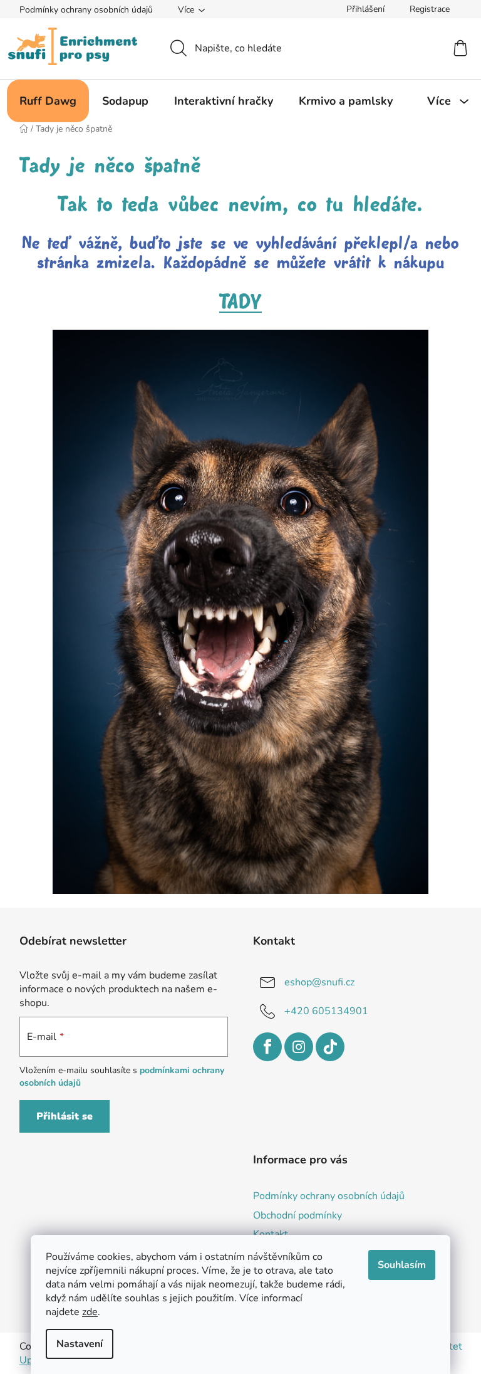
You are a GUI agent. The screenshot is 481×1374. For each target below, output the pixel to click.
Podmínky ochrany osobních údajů (86, 10)
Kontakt (270, 1234)
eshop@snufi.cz (319, 982)
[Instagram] (298, 1046)
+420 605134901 (326, 1010)
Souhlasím (402, 1265)
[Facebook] (267, 1046)
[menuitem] (48, 101)
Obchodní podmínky (297, 1215)
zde (90, 1312)
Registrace (430, 9)
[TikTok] (330, 1046)
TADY (240, 302)
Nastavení (79, 1344)
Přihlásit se (64, 1116)
